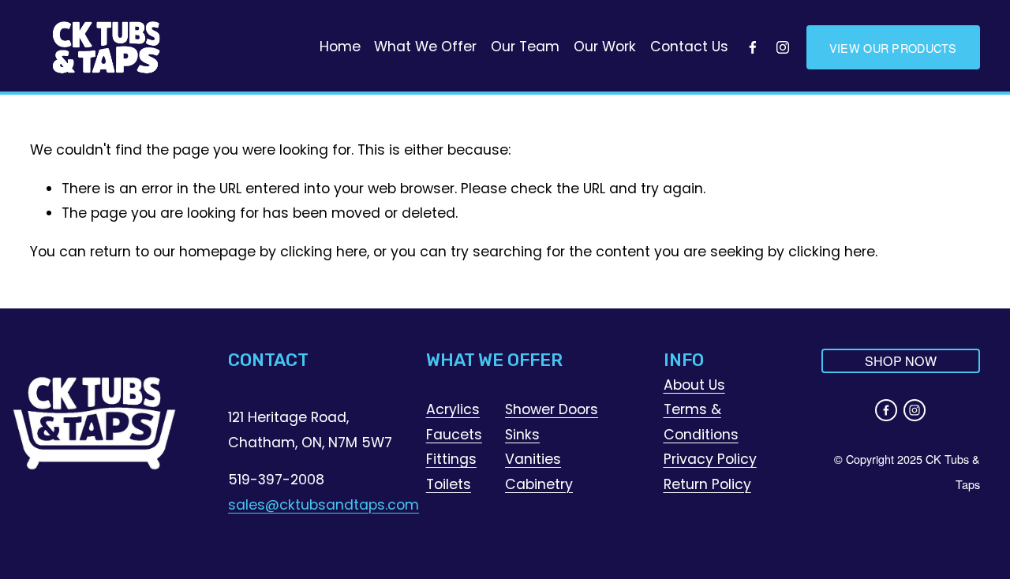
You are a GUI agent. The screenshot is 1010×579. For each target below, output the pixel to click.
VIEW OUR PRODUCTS (893, 47)
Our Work (605, 46)
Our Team (525, 46)
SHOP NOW (901, 361)
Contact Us (689, 46)
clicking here (323, 251)
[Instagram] (783, 47)
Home (340, 46)
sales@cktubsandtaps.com (323, 504)
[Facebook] (753, 47)
